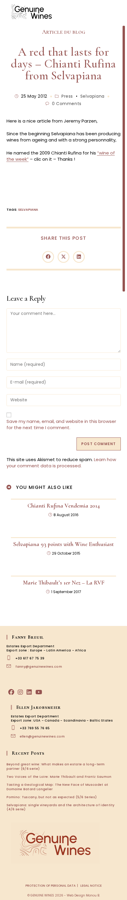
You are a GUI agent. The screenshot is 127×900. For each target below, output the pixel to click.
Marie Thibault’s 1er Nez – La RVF (63, 582)
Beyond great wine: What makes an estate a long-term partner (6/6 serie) (55, 766)
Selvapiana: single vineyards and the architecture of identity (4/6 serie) (60, 807)
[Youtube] (38, 692)
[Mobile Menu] (118, 12)
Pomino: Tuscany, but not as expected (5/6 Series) (51, 797)
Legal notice (91, 885)
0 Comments (67, 104)
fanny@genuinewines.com (38, 666)
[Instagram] (20, 692)
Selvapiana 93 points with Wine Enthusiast (63, 544)
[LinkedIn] (29, 692)
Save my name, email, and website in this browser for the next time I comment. (61, 424)
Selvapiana (92, 96)
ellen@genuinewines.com (42, 736)
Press (67, 96)
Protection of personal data (50, 885)
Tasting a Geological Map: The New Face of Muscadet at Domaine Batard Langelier (57, 786)
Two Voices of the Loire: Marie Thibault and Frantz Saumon (59, 776)
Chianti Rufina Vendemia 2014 (63, 506)
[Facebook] (11, 692)
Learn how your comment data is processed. (61, 462)
